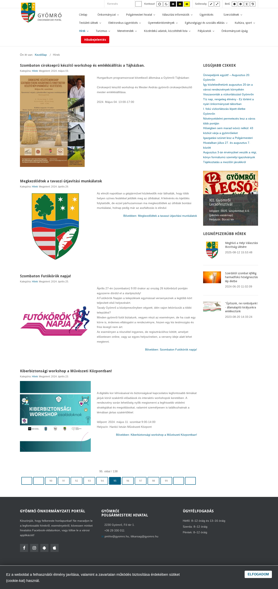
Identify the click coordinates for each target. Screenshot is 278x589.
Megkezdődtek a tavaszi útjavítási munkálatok (61, 181)
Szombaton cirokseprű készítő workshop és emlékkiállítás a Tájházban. (82, 65)
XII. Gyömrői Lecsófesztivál (220, 202)
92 (76, 480)
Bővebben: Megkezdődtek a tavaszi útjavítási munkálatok (160, 215)
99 (166, 480)
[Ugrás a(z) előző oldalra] (38, 481)
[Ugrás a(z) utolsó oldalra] (190, 481)
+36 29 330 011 (114, 530)
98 (153, 480)
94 (102, 480)
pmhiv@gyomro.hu (117, 536)
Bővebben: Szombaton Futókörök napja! (171, 349)
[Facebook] (24, 548)
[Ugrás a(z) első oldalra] (26, 481)
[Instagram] (34, 548)
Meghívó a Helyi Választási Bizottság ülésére (241, 245)
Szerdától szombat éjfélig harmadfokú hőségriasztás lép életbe (241, 277)
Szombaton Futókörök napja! (45, 276)
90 (50, 480)
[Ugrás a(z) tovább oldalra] (178, 481)
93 (89, 480)
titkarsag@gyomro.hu (144, 536)
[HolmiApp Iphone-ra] (54, 548)
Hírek (35, 71)
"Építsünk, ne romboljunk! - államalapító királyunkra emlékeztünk (241, 307)
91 (63, 480)
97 (140, 480)
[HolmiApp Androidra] (44, 548)
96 (127, 480)
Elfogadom (258, 574)
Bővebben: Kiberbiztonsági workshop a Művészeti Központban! (156, 434)
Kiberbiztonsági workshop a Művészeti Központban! (66, 371)
